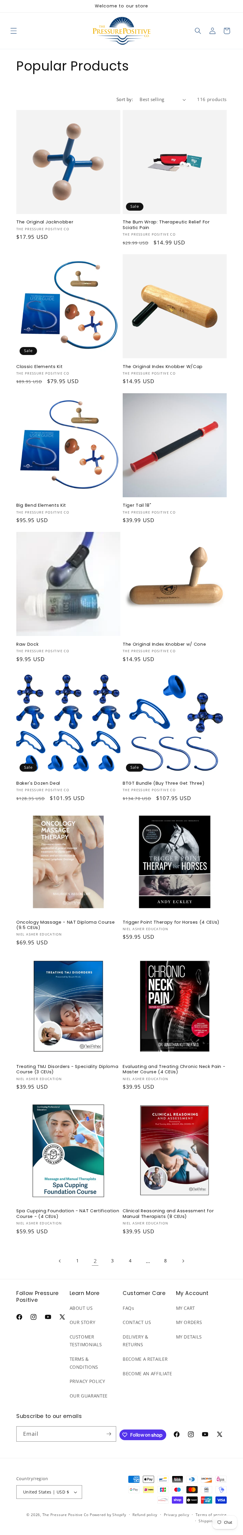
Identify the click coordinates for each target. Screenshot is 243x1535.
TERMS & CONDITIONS (84, 1363)
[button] (14, 31)
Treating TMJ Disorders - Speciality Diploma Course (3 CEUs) (67, 1069)
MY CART (185, 1308)
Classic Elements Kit (39, 367)
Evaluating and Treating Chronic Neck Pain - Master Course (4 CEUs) (174, 1069)
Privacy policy (176, 1514)
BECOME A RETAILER (145, 1359)
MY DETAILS (189, 1337)
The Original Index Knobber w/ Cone (164, 644)
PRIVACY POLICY (87, 1381)
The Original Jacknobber (44, 222)
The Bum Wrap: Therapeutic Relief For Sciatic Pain (166, 224)
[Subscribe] (109, 1434)
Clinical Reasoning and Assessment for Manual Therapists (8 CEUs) (168, 1213)
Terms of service (211, 1514)
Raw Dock (27, 644)
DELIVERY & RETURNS (135, 1341)
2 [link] (95, 1260)
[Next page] (183, 1261)
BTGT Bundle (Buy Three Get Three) (164, 783)
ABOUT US (81, 1308)
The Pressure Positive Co (65, 1514)
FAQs (128, 1308)
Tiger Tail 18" (137, 505)
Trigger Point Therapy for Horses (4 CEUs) (171, 922)
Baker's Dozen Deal (38, 783)
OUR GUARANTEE (89, 1396)
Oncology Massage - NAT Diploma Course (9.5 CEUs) (65, 925)
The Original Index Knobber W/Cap (163, 367)
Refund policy (144, 1514)
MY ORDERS (189, 1322)
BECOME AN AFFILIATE (147, 1374)
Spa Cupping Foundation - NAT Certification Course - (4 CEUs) (67, 1213)
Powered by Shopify (108, 1514)
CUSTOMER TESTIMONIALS (86, 1341)
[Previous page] (60, 1261)
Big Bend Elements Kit (41, 505)
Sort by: (124, 99)
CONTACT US (137, 1322)
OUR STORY (82, 1322)
